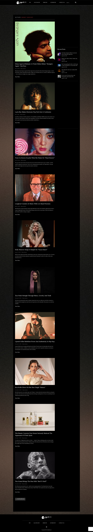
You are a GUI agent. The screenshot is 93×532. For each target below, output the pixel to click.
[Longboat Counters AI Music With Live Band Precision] (35, 187)
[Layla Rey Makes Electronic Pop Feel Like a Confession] (35, 96)
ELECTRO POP (37, 2)
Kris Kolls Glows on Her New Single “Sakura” (30, 387)
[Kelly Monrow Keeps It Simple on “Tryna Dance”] (35, 233)
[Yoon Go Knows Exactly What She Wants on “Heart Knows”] (35, 141)
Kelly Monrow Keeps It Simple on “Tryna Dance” (31, 250)
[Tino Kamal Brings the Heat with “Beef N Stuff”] (35, 465)
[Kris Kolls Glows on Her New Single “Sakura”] (35, 371)
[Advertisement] (46, 10)
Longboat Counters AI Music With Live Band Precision (32, 204)
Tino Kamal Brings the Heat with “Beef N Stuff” (31, 481)
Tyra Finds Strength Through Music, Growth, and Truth (33, 295)
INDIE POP (45, 2)
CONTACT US (62, 2)
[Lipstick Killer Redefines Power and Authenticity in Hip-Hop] (35, 325)
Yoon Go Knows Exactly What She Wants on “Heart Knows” (35, 158)
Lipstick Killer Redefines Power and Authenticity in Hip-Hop (35, 341)
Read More (17, 76)
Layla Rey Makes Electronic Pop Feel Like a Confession (33, 112)
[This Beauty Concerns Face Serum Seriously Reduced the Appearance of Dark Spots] (35, 417)
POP (30, 2)
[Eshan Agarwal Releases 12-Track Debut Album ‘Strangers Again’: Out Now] (35, 41)
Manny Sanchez (27, 17)
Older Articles (20, 498)
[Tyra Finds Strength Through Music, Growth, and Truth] (35, 279)
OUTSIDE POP (53, 2)
